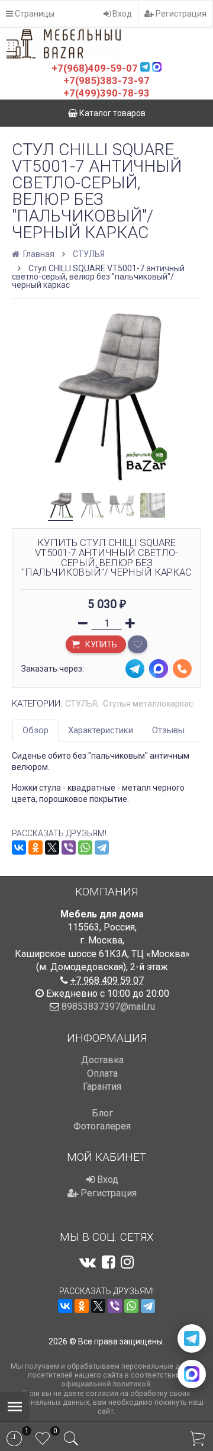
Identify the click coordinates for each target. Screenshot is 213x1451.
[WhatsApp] (85, 847)
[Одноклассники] (35, 847)
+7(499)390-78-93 (106, 93)
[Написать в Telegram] (192, 1338)
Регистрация (180, 13)
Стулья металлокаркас (148, 703)
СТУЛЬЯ (89, 254)
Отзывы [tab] (168, 730)
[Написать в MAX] (192, 1374)
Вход (121, 13)
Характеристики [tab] (100, 730)
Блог (102, 1113)
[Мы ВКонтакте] (87, 1262)
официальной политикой (105, 1383)
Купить (100, 644)
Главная (38, 254)
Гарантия (102, 1086)
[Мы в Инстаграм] (127, 1262)
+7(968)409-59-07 (94, 68)
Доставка (102, 1059)
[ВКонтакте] (19, 847)
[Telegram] (102, 847)
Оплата (102, 1073)
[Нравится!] (137, 644)
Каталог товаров (112, 113)
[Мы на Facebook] (108, 1262)
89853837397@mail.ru (108, 1006)
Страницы (33, 13)
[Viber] (69, 847)
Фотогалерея (102, 1126)
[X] (52, 847)
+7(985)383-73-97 (106, 80)
